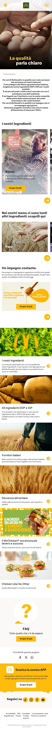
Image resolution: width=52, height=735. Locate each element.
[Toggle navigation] (46, 5)
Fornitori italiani (11, 455)
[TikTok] (25, 699)
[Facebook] (37, 699)
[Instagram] (31, 699)
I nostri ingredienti (13, 360)
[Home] (26, 5)
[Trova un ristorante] (5, 5)
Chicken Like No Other (16, 584)
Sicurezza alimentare (15, 498)
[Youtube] (43, 699)
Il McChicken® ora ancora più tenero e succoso (19, 542)
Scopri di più (26, 307)
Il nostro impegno (9, 74)
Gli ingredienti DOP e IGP (17, 408)
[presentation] (47, 200)
